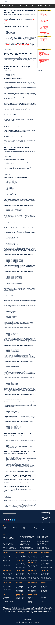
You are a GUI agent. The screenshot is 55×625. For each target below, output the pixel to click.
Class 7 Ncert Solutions (43, 39)
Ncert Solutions (41, 52)
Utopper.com (6, 44)
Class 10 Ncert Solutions (44, 42)
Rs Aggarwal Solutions (42, 63)
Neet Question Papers (42, 56)
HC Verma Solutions (42, 66)
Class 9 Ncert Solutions (43, 41)
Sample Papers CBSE (42, 53)
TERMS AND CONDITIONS (45, 517)
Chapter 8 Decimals (43, 25)
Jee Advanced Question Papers (44, 59)
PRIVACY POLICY (46, 516)
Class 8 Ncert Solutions (43, 40)
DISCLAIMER (45, 519)
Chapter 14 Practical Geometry (45, 33)
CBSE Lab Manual (42, 62)
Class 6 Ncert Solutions (43, 38)
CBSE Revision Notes (42, 61)
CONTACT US (45, 518)
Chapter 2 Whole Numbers (44, 14)
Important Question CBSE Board (44, 60)
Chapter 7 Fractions (43, 23)
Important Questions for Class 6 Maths (22, 44)
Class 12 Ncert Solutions (44, 45)
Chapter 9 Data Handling (44, 26)
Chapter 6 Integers (43, 22)
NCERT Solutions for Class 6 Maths (12, 36)
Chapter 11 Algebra (43, 28)
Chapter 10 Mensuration (44, 27)
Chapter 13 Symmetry (43, 32)
